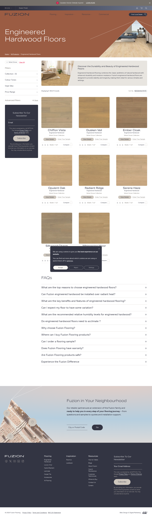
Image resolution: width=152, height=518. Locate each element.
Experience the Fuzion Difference (60, 362)
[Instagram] (22, 461)
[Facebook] (6, 461)
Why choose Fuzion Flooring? (58, 328)
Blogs (90, 463)
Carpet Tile (47, 474)
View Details (50, 139)
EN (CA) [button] (7, 8)
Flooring (47, 456)
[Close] (149, 3)
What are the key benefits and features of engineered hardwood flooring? (83, 301)
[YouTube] (14, 461)
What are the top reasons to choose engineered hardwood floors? (78, 287)
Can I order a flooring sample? (58, 341)
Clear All (22, 62)
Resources (93, 456)
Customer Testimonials (92, 475)
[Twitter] (10, 461)
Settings (91, 267)
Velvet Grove (13, 62)
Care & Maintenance (92, 470)
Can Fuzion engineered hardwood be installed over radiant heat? (78, 294)
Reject (76, 267)
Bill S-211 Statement (54, 512)
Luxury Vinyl (48, 465)
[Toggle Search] (146, 8)
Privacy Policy (24, 130)
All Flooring (47, 480)
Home (7, 54)
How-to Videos (93, 460)
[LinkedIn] (18, 461)
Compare (66, 145)
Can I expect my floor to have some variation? (67, 308)
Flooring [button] (53, 14)
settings (70, 261)
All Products (15, 54)
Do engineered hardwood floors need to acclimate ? (71, 321)
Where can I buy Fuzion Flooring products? (66, 335)
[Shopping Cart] (142, 8)
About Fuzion (92, 466)
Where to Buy (92, 479)
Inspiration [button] (69, 14)
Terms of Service (19, 132)
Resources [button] (86, 14)
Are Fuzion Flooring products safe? (61, 355)
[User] (137, 8)
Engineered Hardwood (47, 460)
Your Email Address (122, 466)
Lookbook (69, 463)
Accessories (48, 477)
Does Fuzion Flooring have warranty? (62, 348)
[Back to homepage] (17, 14)
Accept (60, 267)
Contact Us (92, 482)
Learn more (90, 3)
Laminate (47, 471)
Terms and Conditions (39, 512)
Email (10, 123)
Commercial (104, 14)
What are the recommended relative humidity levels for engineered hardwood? (86, 314)
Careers (90, 485)
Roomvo (69, 460)
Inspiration (71, 456)
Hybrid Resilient (49, 468)
